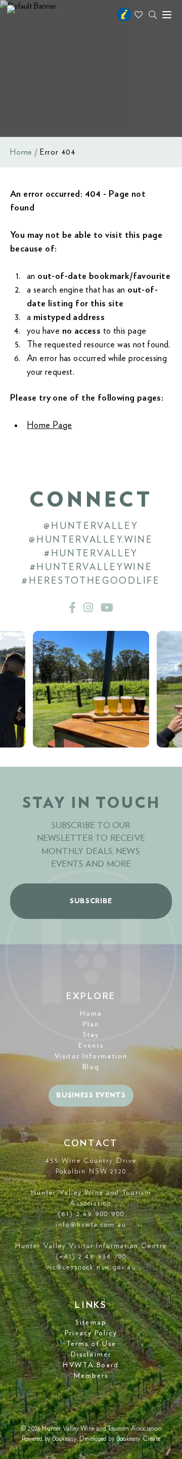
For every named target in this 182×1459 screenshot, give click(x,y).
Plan (91, 1024)
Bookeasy (64, 1439)
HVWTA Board (91, 1365)
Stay (91, 1035)
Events (91, 1045)
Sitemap (91, 1322)
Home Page (49, 425)
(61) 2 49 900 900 (91, 1214)
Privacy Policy (91, 1333)
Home (21, 152)
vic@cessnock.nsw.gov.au (91, 1267)
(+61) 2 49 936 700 (91, 1256)
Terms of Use (91, 1343)
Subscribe (91, 901)
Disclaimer (91, 1354)
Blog (91, 1067)
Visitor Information (91, 1056)
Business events (91, 1095)
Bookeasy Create (138, 1439)
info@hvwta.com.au (91, 1224)
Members (91, 1375)
